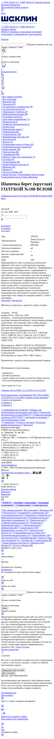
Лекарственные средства (15, 164)
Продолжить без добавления (14, 719)
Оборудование (11, 149)
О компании (8, 422)
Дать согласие (8, 673)
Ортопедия (8, 127)
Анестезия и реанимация (16, 119)
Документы (16, 300)
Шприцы (8, 167)
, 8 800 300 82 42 (26, 2)
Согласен (5, 655)
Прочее (7, 169)
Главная (5, 174)
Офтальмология (31, 525)
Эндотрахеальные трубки (13, 420)
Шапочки (33, 177)
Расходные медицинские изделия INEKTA (26, 413)
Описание (6, 300)
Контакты (5, 5)
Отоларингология (12, 117)
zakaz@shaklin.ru (9, 465)
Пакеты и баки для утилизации (18, 157)
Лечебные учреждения (20, 32)
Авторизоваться (8, 693)
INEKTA (5, 32)
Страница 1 (6, 402)
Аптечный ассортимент (36, 417)
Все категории (9, 99)
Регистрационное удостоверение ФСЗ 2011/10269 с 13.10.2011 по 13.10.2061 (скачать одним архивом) (25, 396)
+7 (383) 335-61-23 (9, 2)
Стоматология (20, 34)
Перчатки (9, 101)
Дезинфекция (10, 154)
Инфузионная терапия (15, 114)
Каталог (13, 174)
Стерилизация (11, 162)
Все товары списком (12, 96)
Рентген (7, 142)
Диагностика (10, 152)
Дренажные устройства (15, 112)
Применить (6, 569)
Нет (3, 729)
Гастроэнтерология (13, 109)
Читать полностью (10, 649)
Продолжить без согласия (13, 670)
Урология (9, 104)
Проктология (10, 122)
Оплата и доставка (25, 422)
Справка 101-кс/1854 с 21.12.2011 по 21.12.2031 (23, 390)
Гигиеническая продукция (16, 147)
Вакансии (15, 5)
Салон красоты (35, 34)
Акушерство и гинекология (17, 107)
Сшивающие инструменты (15, 410)
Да (2, 727)
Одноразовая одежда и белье (18, 144)
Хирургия (9, 139)
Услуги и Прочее (12, 172)
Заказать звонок (42, 2)
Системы (8, 159)
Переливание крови (12, 129)
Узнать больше (22, 647)
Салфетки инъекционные (15, 124)
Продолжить (7, 695)
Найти (4, 608)
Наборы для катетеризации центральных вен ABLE (21, 411)
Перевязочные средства (15, 137)
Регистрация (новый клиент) (14, 7)
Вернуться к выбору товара (14, 716)
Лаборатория (10, 132)
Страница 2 (6, 405)
